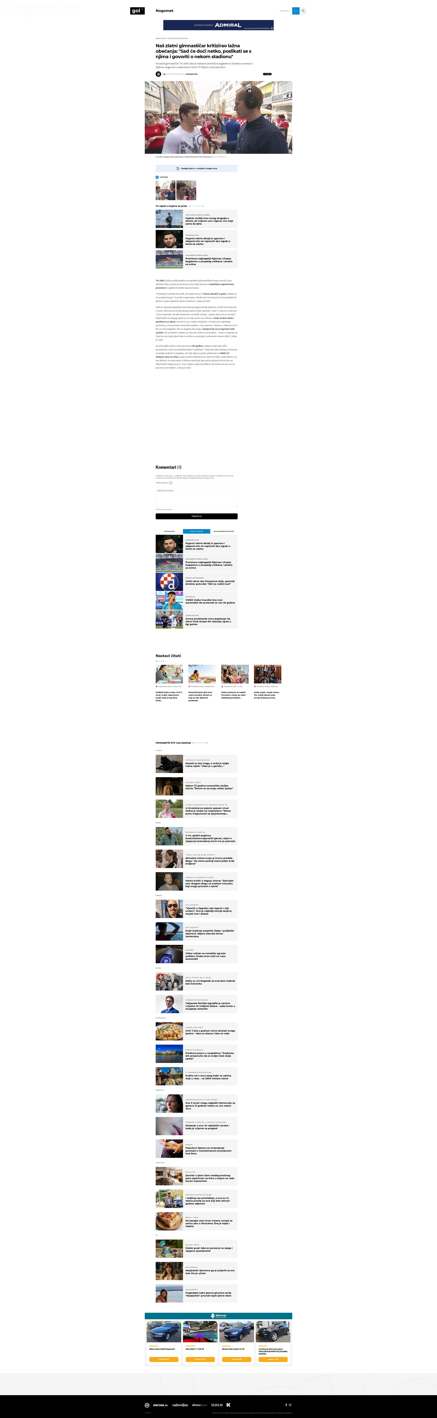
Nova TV (147, 1405)
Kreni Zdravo (228, 1405)
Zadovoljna (180, 1405)
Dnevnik (160, 1405)
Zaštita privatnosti (269, 1413)
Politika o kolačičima (284, 1413)
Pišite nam (216, 1413)
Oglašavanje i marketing (239, 1413)
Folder (217, 1405)
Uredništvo (225, 1413)
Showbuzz (199, 1405)
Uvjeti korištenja (255, 1413)
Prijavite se (197, 516)
